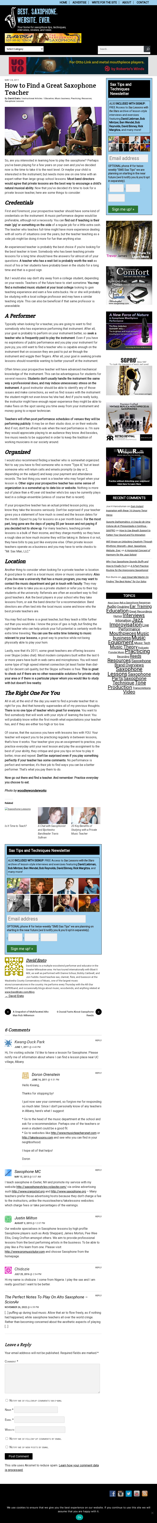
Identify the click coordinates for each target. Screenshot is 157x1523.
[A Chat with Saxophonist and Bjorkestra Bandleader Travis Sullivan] (52, 815)
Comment (11, 1361)
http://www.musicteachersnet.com (73, 1133)
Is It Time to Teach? (16, 825)
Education (49, 98)
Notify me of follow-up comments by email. (35, 1439)
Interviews (134, 615)
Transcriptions (142, 688)
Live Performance (134, 627)
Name (9, 1410)
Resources (87, 98)
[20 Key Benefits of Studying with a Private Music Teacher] (86, 815)
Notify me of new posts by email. (29, 1447)
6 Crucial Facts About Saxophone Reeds (78, 1013)
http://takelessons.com (37, 1137)
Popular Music (116, 652)
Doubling (123, 607)
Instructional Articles (32, 98)
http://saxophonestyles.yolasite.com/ (41, 1187)
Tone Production (127, 685)
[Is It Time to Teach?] (19, 815)
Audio (112, 606)
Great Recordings (140, 611)
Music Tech (142, 643)
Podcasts (143, 647)
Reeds (135, 656)
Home (63, 2)
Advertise (80, 2)
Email (9, 1420)
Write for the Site (104, 2)
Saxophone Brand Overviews (132, 662)
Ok (79, 1517)
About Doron (113, 603)
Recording (123, 656)
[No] (152, 1513)
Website (9, 1430)
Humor (118, 616)
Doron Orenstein (46, 1074)
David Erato (14, 98)
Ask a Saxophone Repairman (134, 602)
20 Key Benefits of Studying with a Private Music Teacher (84, 829)
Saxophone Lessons (14, 101)
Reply (98, 1040)
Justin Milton (26, 1218)
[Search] (147, 49)
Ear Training (141, 606)
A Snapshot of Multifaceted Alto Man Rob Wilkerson (28, 1013)
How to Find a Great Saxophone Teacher (50, 89)
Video (129, 692)
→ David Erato (14, 996)
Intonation (123, 620)
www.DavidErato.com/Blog (19, 992)
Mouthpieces (122, 633)
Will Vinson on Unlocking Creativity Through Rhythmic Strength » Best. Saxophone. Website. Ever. (129, 546)
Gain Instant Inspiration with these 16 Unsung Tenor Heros (126, 510)
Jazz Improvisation (126, 622)
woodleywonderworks (32, 790)
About (126, 2)
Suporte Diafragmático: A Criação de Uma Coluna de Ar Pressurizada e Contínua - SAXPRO (128, 526)
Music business (62, 98)
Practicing (76, 98)
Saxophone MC (28, 1171)
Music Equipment (127, 640)
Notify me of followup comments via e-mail (35, 1400)
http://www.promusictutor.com (25, 1252)
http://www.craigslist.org (28, 1191)
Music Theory (123, 647)
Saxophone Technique (130, 681)
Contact (143, 2)
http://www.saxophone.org (68, 1191)
